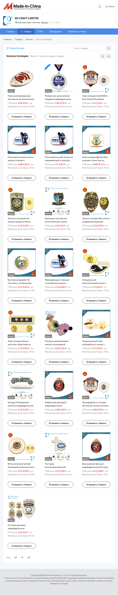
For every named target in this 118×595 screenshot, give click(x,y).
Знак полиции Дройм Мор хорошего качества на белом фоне (95, 160)
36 (22, 557)
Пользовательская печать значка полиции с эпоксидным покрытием (20, 160)
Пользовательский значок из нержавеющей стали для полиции (59, 160)
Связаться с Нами (77, 31)
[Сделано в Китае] (22, 6)
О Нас (40, 31)
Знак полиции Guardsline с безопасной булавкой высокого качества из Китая (95, 99)
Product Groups (16, 48)
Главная (10, 31)
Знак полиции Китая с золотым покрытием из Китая (19, 344)
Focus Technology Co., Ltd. (56, 575)
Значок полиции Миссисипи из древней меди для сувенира (96, 221)
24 (15, 557)
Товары (27, 31)
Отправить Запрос (22, 116)
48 (29, 557)
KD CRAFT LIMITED (27, 18)
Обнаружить (56, 31)
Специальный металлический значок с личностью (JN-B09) (94, 283)
